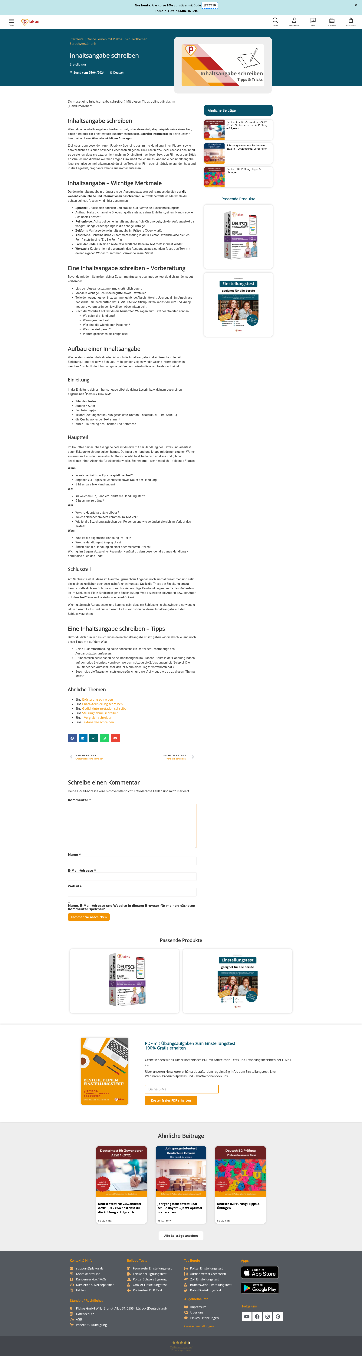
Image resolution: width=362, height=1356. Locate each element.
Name (74, 854)
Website (75, 886)
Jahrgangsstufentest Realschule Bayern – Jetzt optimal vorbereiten (246, 147)
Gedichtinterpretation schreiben (105, 708)
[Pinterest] (278, 1316)
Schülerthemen (136, 39)
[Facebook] (257, 1316)
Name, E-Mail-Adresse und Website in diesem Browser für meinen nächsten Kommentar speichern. (131, 907)
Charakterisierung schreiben (102, 704)
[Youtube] (247, 1316)
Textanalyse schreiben (98, 722)
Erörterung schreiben (97, 699)
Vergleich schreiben (98, 717)
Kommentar (79, 800)
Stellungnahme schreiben (100, 713)
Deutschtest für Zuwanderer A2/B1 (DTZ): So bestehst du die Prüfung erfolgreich (247, 125)
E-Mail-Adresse (82, 870)
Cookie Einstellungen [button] (199, 1326)
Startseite (77, 39)
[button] (11, 21)
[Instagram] (267, 1316)
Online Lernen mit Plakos (104, 39)
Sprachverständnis (83, 44)
